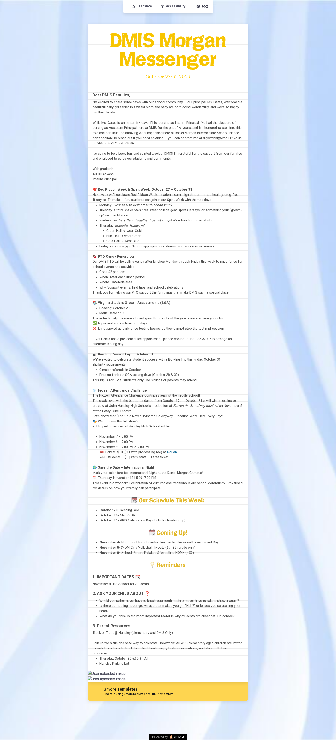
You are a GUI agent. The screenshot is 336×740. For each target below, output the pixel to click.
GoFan (172, 452)
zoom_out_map (244, 675)
